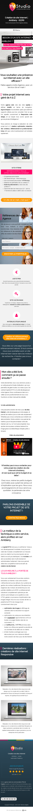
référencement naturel (10, 348)
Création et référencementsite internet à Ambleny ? (16, 337)
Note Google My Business (16, 768)
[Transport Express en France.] (16, 685)
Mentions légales (24, 804)
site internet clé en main (15, 788)
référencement (15, 128)
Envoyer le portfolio (15, 254)
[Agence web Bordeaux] (16, 751)
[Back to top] (29, 807)
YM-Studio (11, 804)
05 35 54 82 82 (9, 799)
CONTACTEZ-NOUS (16, 518)
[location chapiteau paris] (16, 720)
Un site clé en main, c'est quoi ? (16, 200)
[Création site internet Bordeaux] (19, 12)
